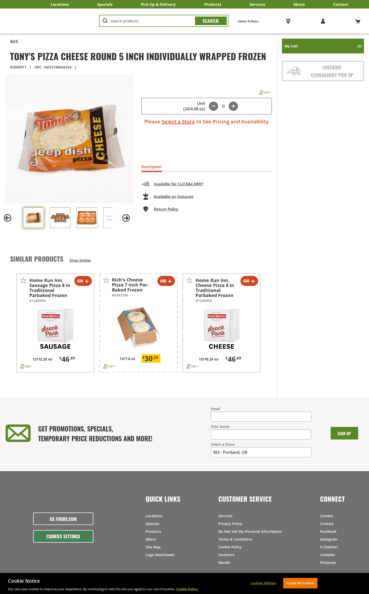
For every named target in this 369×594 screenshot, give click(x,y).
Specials (104, 4)
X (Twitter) (329, 547)
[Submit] (211, 21)
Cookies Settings (63, 536)
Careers (326, 515)
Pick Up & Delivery (158, 4)
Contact (340, 4)
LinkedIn (327, 554)
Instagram (328, 539)
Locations (60, 4)
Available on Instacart (174, 196)
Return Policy (166, 208)
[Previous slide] (7, 218)
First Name (220, 426)
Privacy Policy (230, 523)
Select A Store (248, 21)
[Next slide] (126, 218)
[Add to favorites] (23, 280)
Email (215, 408)
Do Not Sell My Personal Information (250, 531)
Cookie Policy (229, 547)
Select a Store (178, 121)
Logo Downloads (160, 554)
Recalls (224, 562)
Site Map (153, 547)
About (299, 4)
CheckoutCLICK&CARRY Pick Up (332, 71)
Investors (226, 554)
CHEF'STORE (48, 21)
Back (14, 41)
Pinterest (328, 562)
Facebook (328, 531)
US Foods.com (63, 519)
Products (212, 4)
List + (267, 92)
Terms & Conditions (235, 539)
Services (257, 4)
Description (151, 166)
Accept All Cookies (300, 582)
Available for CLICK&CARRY (178, 183)
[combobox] (163, 21)
